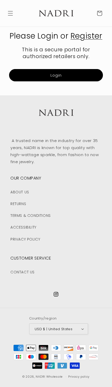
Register (86, 35)
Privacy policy (79, 376)
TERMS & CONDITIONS (30, 215)
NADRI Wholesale (49, 376)
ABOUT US (19, 192)
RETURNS (18, 203)
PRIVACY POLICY (25, 239)
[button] (10, 13)
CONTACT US (22, 272)
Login (56, 75)
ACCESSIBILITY (23, 227)
